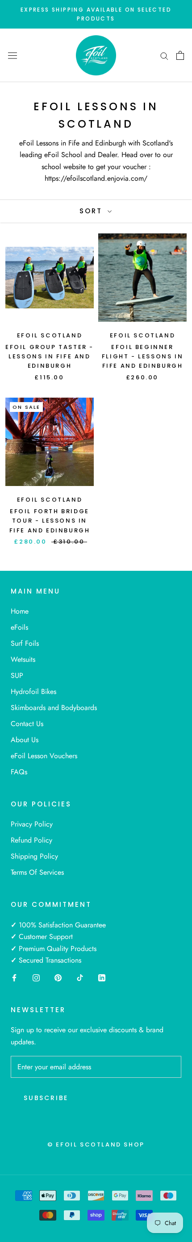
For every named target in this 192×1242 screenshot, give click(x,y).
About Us (24, 740)
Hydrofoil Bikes (33, 691)
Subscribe (46, 1097)
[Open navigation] (12, 55)
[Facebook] (14, 977)
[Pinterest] (58, 977)
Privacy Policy (32, 824)
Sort (92, 211)
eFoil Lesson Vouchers (44, 756)
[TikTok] (79, 977)
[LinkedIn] (101, 977)
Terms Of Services (37, 872)
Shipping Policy (34, 856)
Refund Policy (31, 840)
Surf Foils (25, 643)
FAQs (19, 772)
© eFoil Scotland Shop (96, 1144)
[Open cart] (180, 55)
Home (20, 611)
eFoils (19, 627)
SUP (17, 675)
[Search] (164, 55)
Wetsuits (23, 659)
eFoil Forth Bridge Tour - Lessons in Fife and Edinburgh (49, 521)
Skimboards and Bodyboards (54, 707)
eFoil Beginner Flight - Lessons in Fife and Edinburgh (142, 356)
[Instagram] (36, 977)
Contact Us (27, 724)
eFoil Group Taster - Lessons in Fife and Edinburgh (49, 356)
